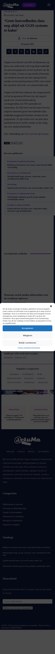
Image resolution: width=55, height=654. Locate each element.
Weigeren (27, 335)
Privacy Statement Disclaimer (29, 348)
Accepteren (27, 328)
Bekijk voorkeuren (27, 342)
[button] (51, 306)
